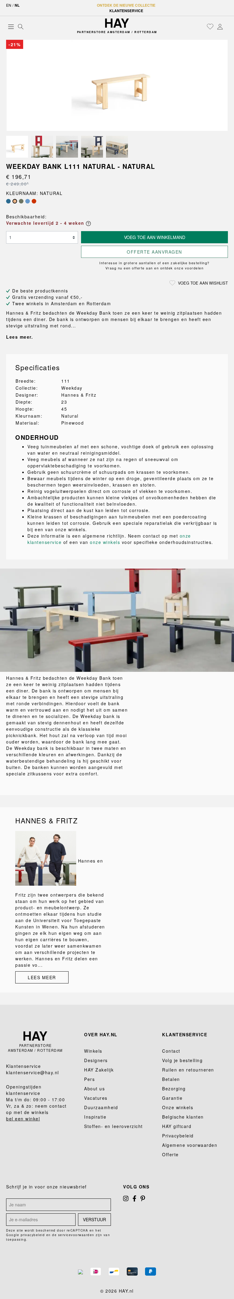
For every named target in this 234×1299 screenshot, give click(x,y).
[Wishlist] (210, 26)
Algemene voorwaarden (189, 1145)
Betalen (171, 1079)
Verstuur (94, 1219)
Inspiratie (95, 1117)
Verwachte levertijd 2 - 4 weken (46, 223)
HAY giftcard (176, 1126)
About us (94, 1088)
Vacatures (96, 1098)
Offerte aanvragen (154, 252)
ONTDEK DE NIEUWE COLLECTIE (126, 5)
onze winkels (105, 542)
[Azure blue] (8, 201)
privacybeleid (33, 1235)
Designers (96, 1060)
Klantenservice (126, 10)
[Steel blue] (27, 201)
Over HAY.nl (101, 1034)
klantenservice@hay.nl (32, 1072)
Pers (89, 1079)
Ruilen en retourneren (188, 1070)
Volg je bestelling (182, 1060)
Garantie (172, 1098)
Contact (171, 1051)
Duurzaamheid (101, 1107)
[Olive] (21, 201)
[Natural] (14, 201)
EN (8, 5)
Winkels (93, 1051)
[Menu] (11, 26)
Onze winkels (177, 1107)
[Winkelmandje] (226, 27)
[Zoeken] (21, 26)
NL (17, 5)
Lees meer (42, 977)
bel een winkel (23, 1119)
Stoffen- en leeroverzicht (113, 1126)
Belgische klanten (183, 1117)
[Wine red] (34, 201)
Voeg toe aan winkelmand (154, 237)
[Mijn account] (220, 26)
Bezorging (174, 1088)
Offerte (170, 1154)
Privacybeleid (178, 1136)
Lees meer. (19, 337)
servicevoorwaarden (76, 1235)
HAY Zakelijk (99, 1070)
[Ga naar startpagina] (117, 23)
